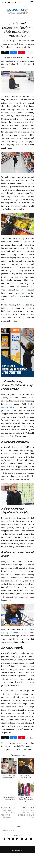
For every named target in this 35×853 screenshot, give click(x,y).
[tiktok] (26, 839)
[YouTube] (12, 2)
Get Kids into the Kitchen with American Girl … (9, 776)
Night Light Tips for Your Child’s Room (26, 776)
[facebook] (13, 839)
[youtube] (22, 839)
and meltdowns (18, 296)
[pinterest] (17, 839)
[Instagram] (5, 2)
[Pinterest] (9, 2)
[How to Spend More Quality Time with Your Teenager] (26, 787)
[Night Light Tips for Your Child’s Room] (26, 766)
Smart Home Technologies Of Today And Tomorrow (8, 812)
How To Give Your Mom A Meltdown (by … (9, 798)
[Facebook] (19, 2)
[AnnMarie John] (17, 8)
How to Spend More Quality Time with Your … (26, 799)
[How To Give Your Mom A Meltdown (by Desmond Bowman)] (9, 787)
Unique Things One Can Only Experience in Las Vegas (26, 812)
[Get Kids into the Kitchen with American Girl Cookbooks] (9, 766)
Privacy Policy (17, 850)
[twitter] (4, 839)
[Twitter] (2, 2)
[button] (32, 2)
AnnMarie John (20, 848)
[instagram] (9, 839)
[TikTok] (16, 2)
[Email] (31, 839)
